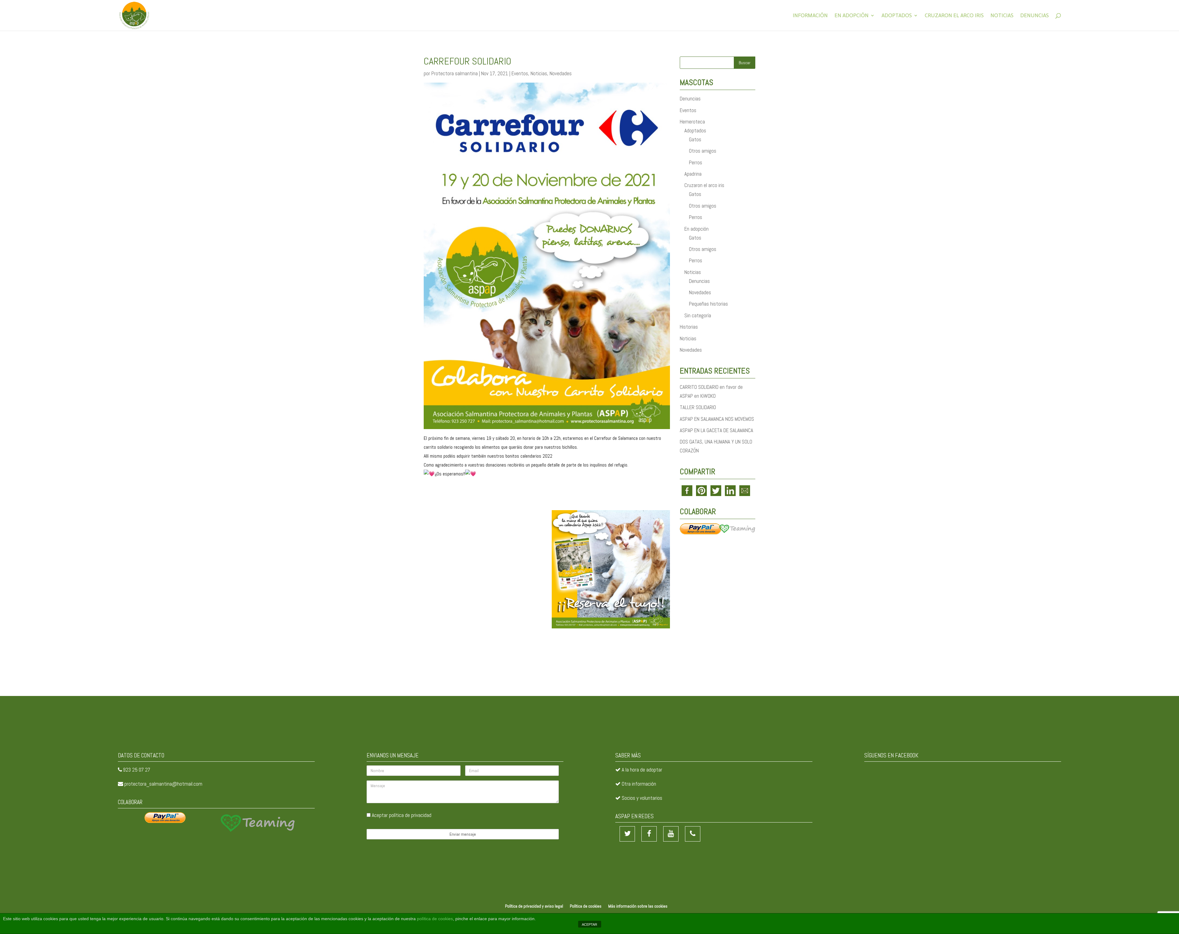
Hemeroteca (692, 121)
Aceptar (401, 815)
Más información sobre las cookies (637, 906)
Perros (695, 162)
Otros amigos (702, 150)
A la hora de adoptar (642, 769)
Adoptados (896, 15)
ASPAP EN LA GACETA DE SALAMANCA (716, 430)
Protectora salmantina (454, 73)
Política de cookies (585, 906)
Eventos (520, 73)
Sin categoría (697, 315)
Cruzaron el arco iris (954, 15)
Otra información (639, 783)
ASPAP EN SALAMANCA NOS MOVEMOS (717, 419)
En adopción (852, 15)
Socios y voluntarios (642, 798)
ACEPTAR (589, 924)
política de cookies (435, 918)
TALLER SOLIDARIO (698, 407)
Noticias (1002, 15)
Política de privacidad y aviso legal (534, 906)
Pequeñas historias (708, 303)
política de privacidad (410, 815)
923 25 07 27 (136, 769)
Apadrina (693, 173)
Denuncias (1034, 15)
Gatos (695, 139)
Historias (689, 326)
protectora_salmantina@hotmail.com (163, 783)
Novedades (561, 73)
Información (810, 15)
